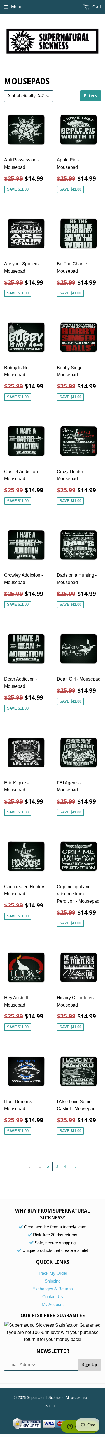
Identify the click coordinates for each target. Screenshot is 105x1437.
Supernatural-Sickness (45, 1398)
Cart (96, 7)
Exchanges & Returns (52, 1288)
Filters (90, 95)
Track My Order (52, 1273)
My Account (53, 1304)
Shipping (52, 1281)
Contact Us (52, 1296)
